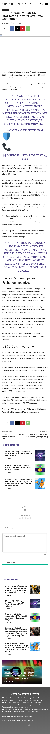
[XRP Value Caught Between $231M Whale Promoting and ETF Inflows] (40, 455)
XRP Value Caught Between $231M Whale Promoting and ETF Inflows (18, 454)
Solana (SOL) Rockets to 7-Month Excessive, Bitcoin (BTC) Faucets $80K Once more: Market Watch (21, 676)
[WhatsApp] (28, 28)
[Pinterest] (22, 28)
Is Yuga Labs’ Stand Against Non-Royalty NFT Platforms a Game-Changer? (37, 436)
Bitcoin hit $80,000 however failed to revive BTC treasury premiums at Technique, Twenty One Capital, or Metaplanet (17, 632)
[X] (17, 28)
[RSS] (24, 724)
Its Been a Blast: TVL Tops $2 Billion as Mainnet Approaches (13, 436)
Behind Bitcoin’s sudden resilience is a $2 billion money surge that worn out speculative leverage (16, 589)
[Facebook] (12, 28)
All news (6, 10)
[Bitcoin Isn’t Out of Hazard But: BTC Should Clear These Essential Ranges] (40, 469)
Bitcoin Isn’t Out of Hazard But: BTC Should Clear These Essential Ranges (18, 468)
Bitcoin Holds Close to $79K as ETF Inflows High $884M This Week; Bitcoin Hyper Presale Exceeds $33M (19, 483)
